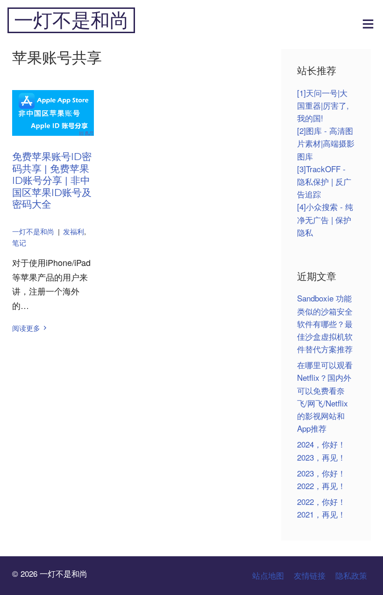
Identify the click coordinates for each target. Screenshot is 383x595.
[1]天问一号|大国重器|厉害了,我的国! (323, 105)
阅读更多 (26, 328)
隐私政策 (351, 575)
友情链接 (310, 575)
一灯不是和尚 (71, 20)
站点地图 (268, 575)
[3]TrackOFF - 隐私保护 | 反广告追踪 (324, 181)
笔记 (19, 242)
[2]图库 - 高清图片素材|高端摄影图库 (326, 143)
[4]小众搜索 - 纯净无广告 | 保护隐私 (325, 219)
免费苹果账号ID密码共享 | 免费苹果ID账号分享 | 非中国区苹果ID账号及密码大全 (52, 180)
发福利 (73, 231)
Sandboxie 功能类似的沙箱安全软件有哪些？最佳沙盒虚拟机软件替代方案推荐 (325, 323)
